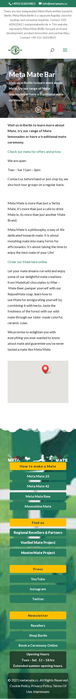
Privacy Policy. (41, 686)
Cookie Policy (20, 686)
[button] (46, 369)
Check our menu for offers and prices (34, 151)
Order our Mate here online (27, 262)
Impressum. (41, 691)
